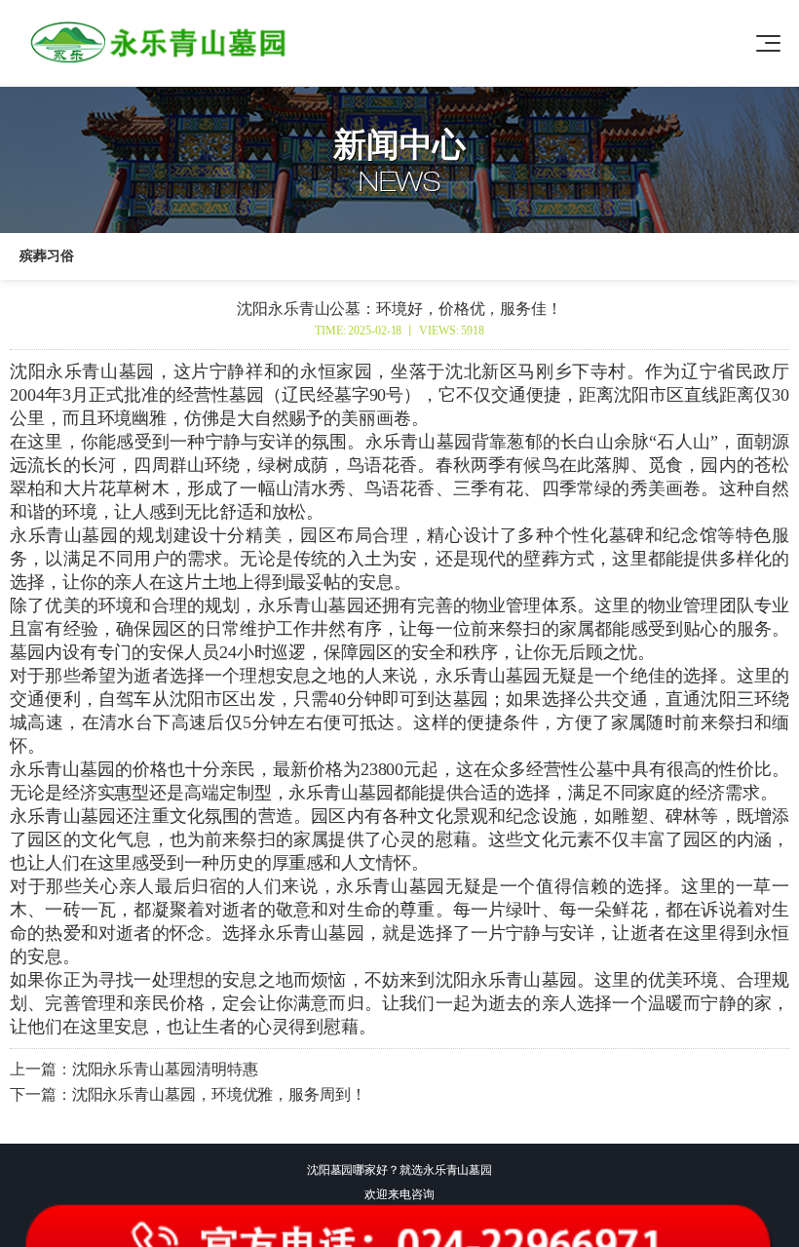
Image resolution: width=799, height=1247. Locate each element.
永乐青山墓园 (64, 535)
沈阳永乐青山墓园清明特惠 (165, 1069)
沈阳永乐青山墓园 (82, 371)
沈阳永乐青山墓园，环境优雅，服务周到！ (219, 1094)
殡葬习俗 (46, 256)
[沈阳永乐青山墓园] (161, 42)
